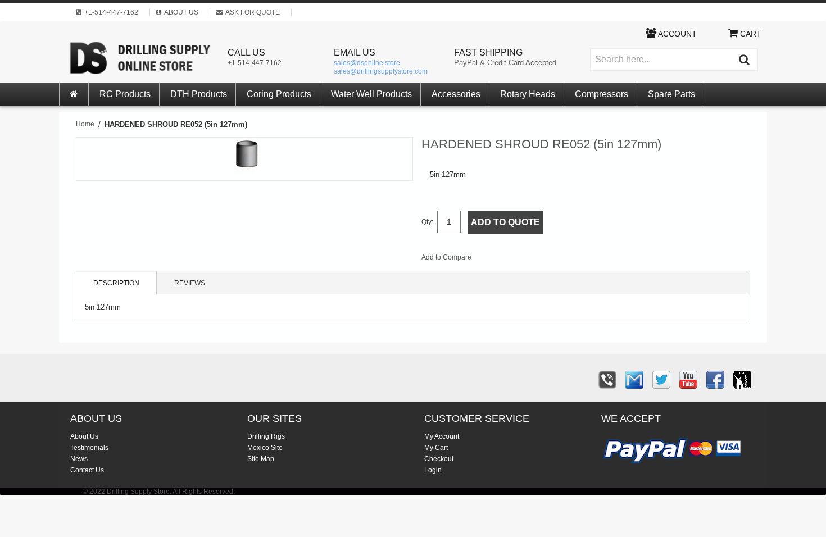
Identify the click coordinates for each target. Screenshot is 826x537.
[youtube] (688, 380)
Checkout (438, 459)
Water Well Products (371, 94)
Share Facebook (517, 259)
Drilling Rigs (266, 436)
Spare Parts (671, 94)
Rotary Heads (527, 94)
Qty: (427, 222)
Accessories (456, 94)
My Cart (436, 448)
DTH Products (198, 94)
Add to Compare (446, 257)
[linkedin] (742, 380)
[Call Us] (607, 380)
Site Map (260, 459)
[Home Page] (74, 94)
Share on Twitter (540, 259)
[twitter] (661, 380)
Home (85, 124)
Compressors (601, 94)
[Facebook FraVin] (715, 380)
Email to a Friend (495, 259)
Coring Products (279, 94)
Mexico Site (265, 448)
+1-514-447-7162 (255, 63)
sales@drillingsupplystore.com (381, 71)
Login (433, 470)
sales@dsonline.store (367, 63)
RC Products (125, 94)
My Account (441, 436)
